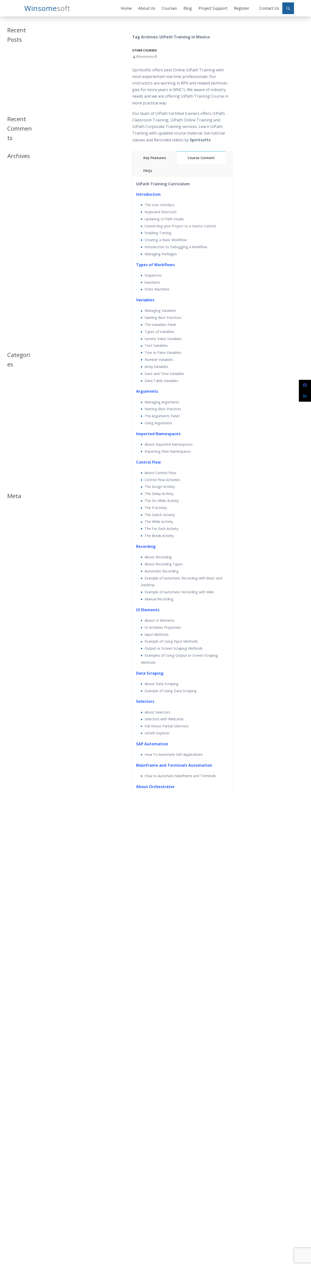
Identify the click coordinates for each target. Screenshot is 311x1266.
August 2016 (15, 323)
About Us (146, 8)
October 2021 (16, 183)
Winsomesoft (146, 56)
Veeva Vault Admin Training (17, 72)
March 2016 (15, 334)
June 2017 (14, 276)
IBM (9, 425)
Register (241, 8)
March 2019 (15, 212)
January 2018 (16, 235)
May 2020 (13, 189)
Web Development (16, 479)
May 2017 (13, 282)
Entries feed (15, 517)
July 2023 (13, 177)
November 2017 (18, 247)
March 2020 (15, 200)
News (11, 430)
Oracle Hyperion (18, 442)
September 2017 (18, 259)
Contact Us (269, 8)
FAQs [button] (147, 170)
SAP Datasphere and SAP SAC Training (18, 59)
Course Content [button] (201, 157)
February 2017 (17, 299)
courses (12, 397)
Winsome (47, 8)
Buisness (13, 391)
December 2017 (18, 241)
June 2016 (14, 329)
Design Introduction (15, 411)
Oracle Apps (16, 436)
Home (126, 8)
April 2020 (14, 195)
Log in (11, 511)
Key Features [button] (154, 157)
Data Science (16, 403)
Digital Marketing (18, 419)
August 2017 (15, 265)
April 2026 (14, 171)
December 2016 (18, 311)
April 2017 (14, 288)
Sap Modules (16, 460)
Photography (16, 454)
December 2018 (18, 218)
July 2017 (13, 270)
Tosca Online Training (16, 102)
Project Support (213, 8)
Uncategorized (17, 471)
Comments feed (18, 523)
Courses (169, 8)
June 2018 (14, 230)
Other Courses (144, 50)
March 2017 (15, 294)
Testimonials (16, 465)
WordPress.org (17, 529)
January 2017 (16, 305)
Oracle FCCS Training (15, 92)
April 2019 (14, 206)
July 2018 (13, 224)
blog (10, 385)
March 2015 (15, 340)
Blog (187, 8)
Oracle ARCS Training (15, 82)
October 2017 (16, 253)
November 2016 (18, 317)
